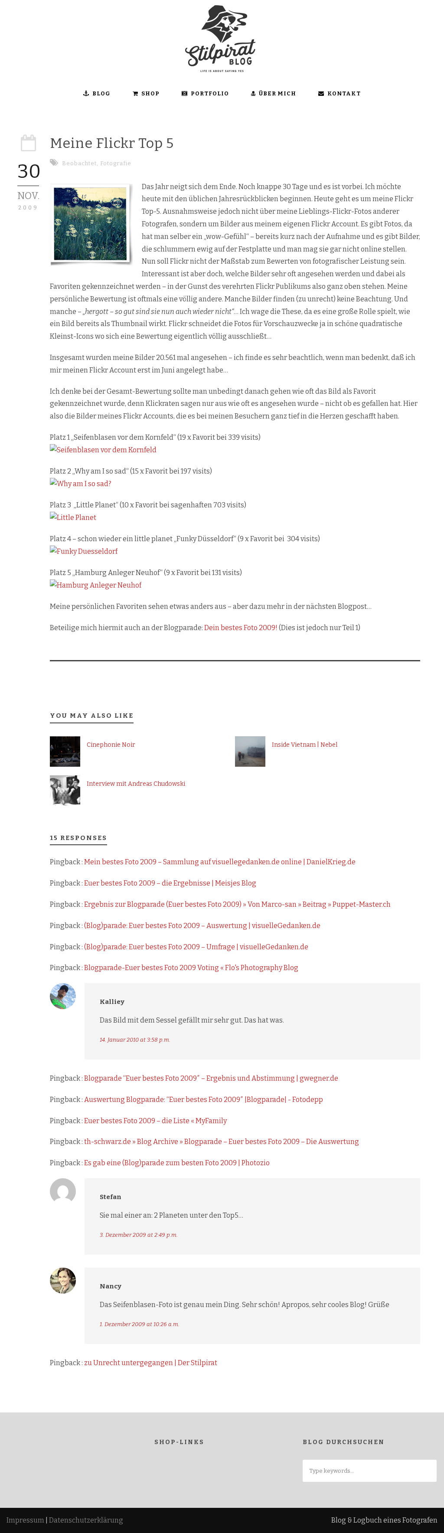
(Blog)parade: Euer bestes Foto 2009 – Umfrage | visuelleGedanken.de (196, 947)
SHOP (150, 93)
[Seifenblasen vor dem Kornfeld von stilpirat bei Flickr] (103, 450)
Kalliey (112, 1002)
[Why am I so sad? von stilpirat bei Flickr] (80, 484)
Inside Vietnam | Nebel (304, 745)
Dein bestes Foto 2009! (241, 628)
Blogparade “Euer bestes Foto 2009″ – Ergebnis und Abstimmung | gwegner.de (211, 1078)
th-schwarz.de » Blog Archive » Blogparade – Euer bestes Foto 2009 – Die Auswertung (221, 1141)
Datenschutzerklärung (86, 1520)
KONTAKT (344, 93)
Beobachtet (79, 163)
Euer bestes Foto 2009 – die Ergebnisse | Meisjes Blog (170, 883)
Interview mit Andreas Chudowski (136, 784)
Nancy (110, 1286)
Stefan (110, 1197)
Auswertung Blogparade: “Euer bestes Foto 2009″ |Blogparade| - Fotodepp (203, 1099)
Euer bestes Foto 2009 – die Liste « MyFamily (155, 1121)
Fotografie (115, 163)
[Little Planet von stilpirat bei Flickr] (73, 517)
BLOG (101, 93)
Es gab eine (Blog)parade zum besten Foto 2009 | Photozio (177, 1163)
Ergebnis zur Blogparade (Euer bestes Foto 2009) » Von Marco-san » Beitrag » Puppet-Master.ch (237, 904)
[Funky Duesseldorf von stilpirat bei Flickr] (84, 551)
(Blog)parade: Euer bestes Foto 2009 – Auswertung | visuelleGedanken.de (202, 926)
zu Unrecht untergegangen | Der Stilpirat (150, 1363)
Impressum (25, 1520)
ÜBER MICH (277, 93)
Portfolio (210, 93)
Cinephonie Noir (111, 745)
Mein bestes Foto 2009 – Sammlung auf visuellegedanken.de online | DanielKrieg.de (220, 862)
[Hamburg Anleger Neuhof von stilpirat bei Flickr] (95, 585)
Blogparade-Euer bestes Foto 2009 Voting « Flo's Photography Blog (191, 968)
